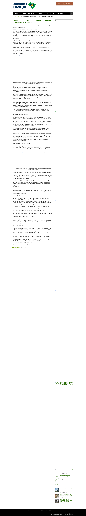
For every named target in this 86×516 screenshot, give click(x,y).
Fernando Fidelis (40, 510)
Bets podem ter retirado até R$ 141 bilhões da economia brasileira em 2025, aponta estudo (66, 470)
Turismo (14, 513)
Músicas (63, 511)
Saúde (28, 510)
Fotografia (58, 511)
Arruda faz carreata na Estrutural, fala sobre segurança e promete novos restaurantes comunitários (66, 383)
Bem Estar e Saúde (50, 13)
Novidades (45, 513)
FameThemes (71, 514)
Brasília (28, 513)
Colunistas (23, 13)
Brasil (24, 513)
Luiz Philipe (60, 510)
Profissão (41, 13)
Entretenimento (32, 13)
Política (50, 513)
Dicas (65, 513)
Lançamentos (33, 513)
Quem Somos (60, 13)
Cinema (42, 511)
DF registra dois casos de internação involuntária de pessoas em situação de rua (36, 16)
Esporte (23, 510)
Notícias (16, 13)
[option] (46, 16)
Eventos (52, 511)
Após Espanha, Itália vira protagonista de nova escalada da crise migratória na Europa (66, 500)
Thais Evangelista (23, 511)
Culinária (47, 511)
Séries (68, 511)
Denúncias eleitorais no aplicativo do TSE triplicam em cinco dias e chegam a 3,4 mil (66, 489)
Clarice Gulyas (23, 247)
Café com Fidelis (48, 510)
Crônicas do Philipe (67, 510)
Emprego (70, 513)
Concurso (60, 513)
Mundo (39, 513)
